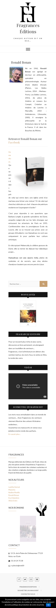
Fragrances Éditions (28, 28)
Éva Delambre (13, 498)
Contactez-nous (28, 594)
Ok (48, 605)
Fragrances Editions (28, 587)
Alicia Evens (12, 501)
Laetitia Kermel (14, 487)
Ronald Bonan (13, 495)
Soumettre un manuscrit (28, 590)
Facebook (14, 142)
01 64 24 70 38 (17, 561)
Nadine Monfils (14, 492)
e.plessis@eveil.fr (17, 566)
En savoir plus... (14, 434)
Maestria (11, 490)
